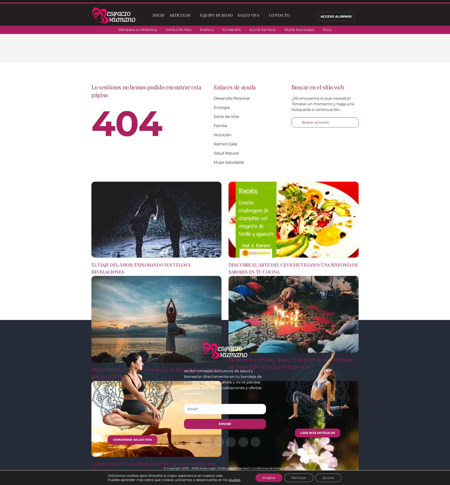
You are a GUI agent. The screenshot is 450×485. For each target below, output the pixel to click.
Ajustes (328, 478)
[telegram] (424, 30)
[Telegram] (315, 51)
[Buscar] (296, 15)
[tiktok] (441, 30)
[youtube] (433, 30)
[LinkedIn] (300, 51)
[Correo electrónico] (322, 51)
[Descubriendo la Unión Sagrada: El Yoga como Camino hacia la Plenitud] (156, 319)
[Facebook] (285, 51)
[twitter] (407, 30)
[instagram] (416, 30)
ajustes (234, 480)
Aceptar (268, 478)
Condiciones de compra (268, 468)
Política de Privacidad (233, 468)
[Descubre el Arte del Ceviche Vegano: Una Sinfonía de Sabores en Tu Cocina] (294, 220)
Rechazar (298, 478)
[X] (292, 51)
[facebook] (399, 30)
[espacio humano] (113, 8)
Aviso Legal (208, 468)
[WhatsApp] (307, 51)
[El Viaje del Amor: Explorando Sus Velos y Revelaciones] (156, 220)
